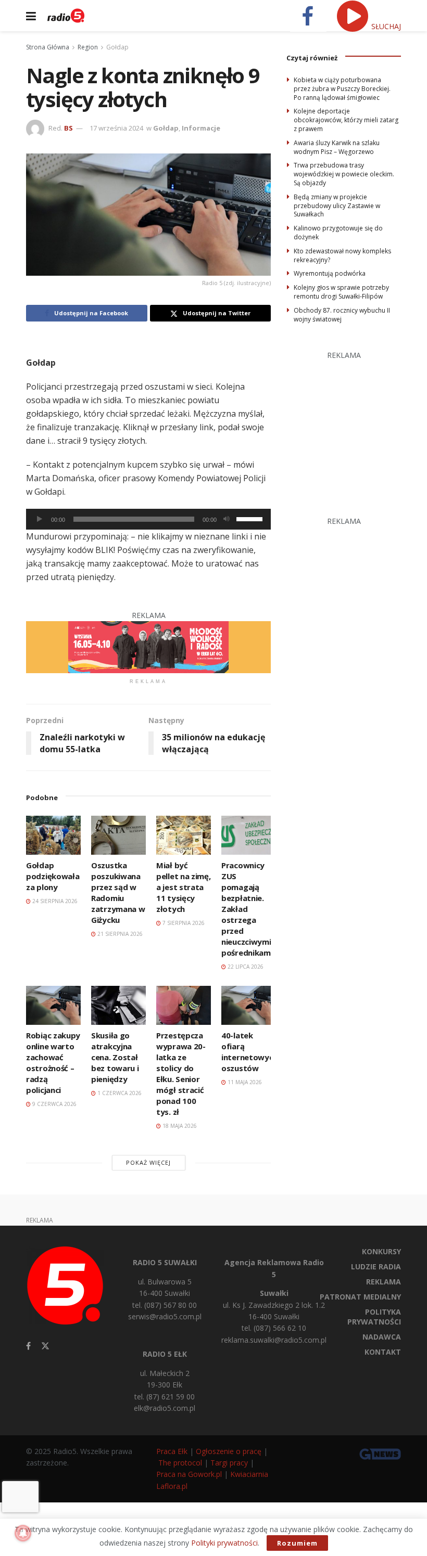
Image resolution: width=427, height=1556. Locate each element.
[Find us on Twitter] (45, 1346)
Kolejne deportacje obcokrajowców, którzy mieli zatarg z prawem (346, 120)
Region (88, 47)
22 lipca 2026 (244, 966)
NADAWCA (381, 1337)
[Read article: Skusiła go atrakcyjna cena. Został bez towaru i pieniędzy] (118, 1005)
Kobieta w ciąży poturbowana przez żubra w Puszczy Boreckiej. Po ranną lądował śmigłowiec (342, 88)
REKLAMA (383, 1282)
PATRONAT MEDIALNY (360, 1297)
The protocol (180, 1463)
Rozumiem (297, 1543)
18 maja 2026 (179, 1125)
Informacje (201, 128)
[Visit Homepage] (65, 15)
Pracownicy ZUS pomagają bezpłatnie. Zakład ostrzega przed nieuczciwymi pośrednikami (246, 909)
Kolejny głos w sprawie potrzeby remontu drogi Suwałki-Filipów (341, 292)
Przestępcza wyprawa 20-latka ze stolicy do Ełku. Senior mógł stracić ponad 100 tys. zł (181, 1073)
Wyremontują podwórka (330, 273)
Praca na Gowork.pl (189, 1474)
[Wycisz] (226, 519)
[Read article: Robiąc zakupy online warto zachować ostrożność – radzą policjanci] (53, 1005)
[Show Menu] (31, 15)
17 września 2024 (116, 128)
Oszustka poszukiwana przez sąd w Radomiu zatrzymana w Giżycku (118, 892)
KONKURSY (381, 1251)
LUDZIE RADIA (376, 1266)
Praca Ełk (171, 1451)
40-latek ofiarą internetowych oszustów (249, 1051)
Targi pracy (229, 1463)
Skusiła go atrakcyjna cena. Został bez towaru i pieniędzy (115, 1057)
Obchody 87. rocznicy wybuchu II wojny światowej (342, 315)
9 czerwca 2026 (54, 1104)
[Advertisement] (356, 427)
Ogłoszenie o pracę (228, 1451)
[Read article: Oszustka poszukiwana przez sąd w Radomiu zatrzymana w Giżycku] (118, 835)
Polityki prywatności (224, 1543)
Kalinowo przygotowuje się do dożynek (338, 232)
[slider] (251, 518)
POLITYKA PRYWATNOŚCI (374, 1317)
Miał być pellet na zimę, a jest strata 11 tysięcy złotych (183, 887)
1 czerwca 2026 (119, 1093)
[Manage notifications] (23, 1533)
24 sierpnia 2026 (54, 901)
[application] (148, 519)
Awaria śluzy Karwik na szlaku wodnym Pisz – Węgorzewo (337, 147)
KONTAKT (383, 1352)
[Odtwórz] (39, 519)
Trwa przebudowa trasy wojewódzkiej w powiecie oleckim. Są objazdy (344, 174)
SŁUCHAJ (385, 26)
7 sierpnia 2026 (183, 923)
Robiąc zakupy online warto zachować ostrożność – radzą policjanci (53, 1062)
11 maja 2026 (244, 1082)
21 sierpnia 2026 (119, 933)
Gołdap (117, 47)
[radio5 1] (148, 646)
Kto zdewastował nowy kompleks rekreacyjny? (342, 255)
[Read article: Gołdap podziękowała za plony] (53, 835)
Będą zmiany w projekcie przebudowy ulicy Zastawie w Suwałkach (337, 205)
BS (68, 128)
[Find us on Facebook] (28, 1346)
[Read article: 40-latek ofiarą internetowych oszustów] (248, 1005)
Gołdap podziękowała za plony (52, 876)
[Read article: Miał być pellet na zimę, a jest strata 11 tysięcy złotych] (183, 835)
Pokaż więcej (148, 1162)
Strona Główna (47, 47)
